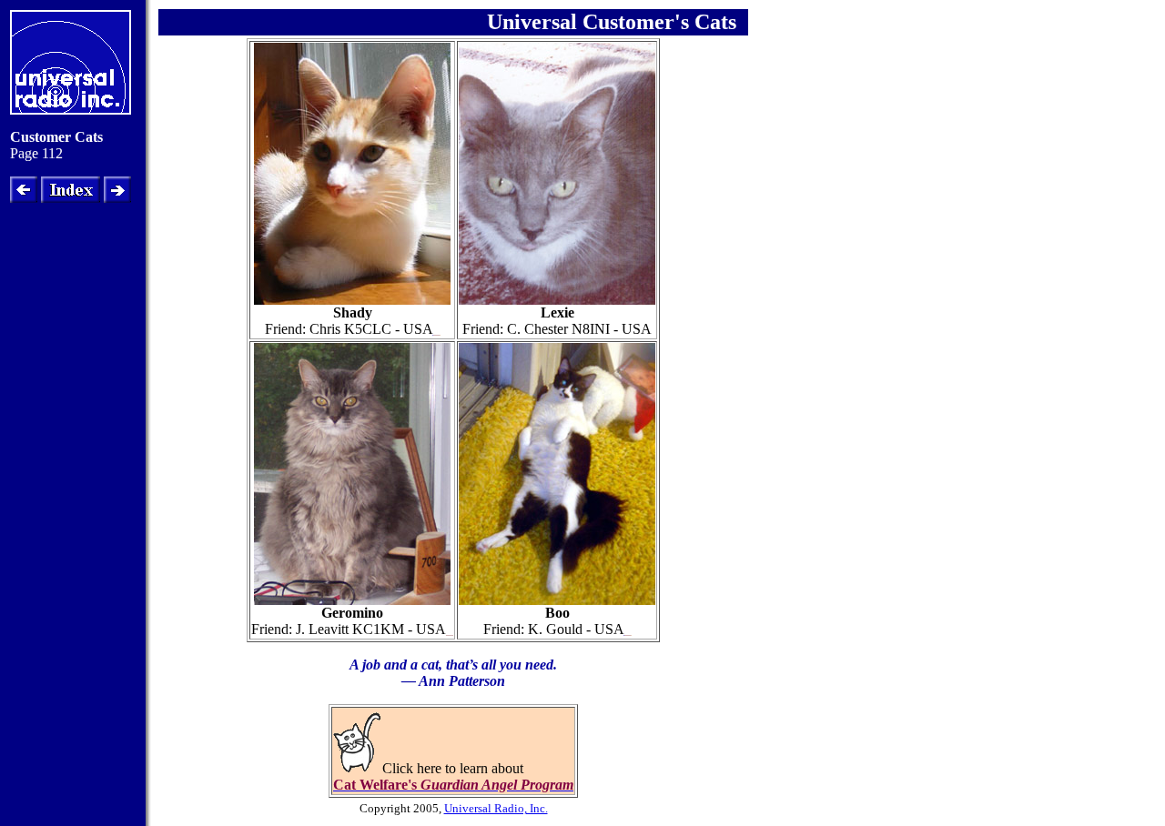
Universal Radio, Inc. (496, 808)
